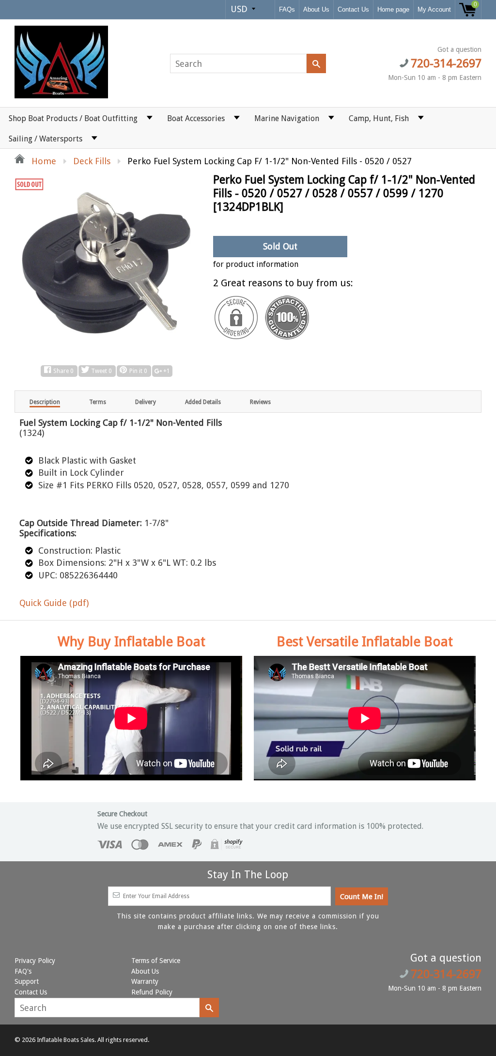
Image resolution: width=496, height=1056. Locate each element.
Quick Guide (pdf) (54, 603)
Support (27, 981)
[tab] (45, 401)
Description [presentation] (45, 402)
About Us (316, 9)
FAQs (287, 9)
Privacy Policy (35, 960)
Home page (393, 9)
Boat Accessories (196, 118)
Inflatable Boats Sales (65, 1040)
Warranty (144, 981)
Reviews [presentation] (260, 402)
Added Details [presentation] (203, 402)
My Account (434, 9)
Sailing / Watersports (45, 138)
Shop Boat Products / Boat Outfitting (73, 118)
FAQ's (23, 971)
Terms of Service (155, 960)
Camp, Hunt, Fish (379, 118)
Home (42, 161)
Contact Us (353, 9)
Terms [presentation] (97, 402)
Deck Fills (91, 161)
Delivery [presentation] (145, 402)
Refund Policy (151, 992)
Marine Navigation (286, 118)
